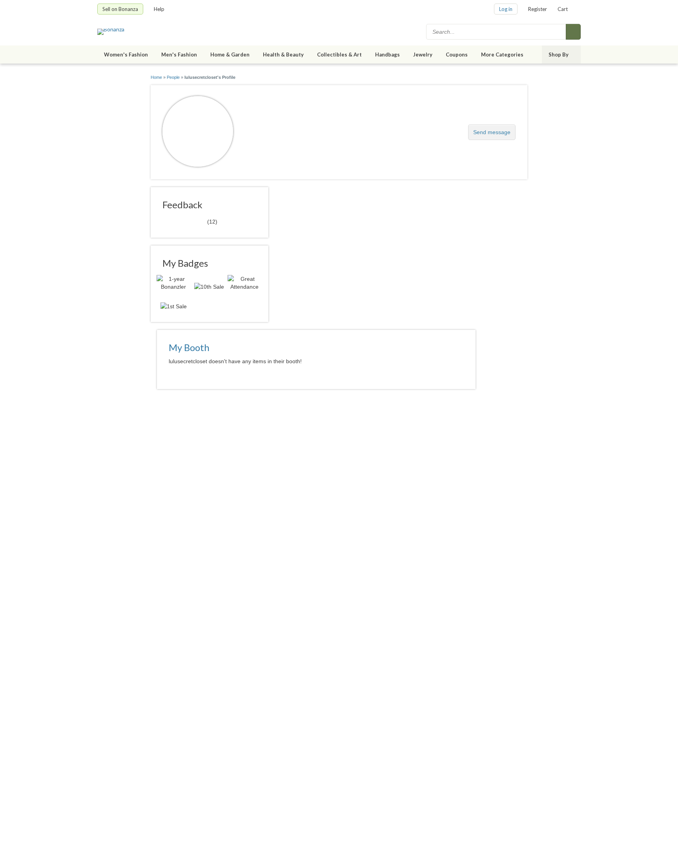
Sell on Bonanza (120, 9)
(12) (189, 221)
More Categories (502, 54)
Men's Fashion (179, 54)
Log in (505, 9)
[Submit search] (573, 32)
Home (156, 77)
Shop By (559, 54)
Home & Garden (230, 54)
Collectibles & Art (339, 54)
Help (159, 9)
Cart (563, 9)
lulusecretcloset (277, 128)
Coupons (457, 54)
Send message (491, 132)
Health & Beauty (283, 54)
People (173, 77)
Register (537, 9)
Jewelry (422, 54)
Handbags (387, 54)
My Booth (189, 347)
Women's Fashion (126, 54)
